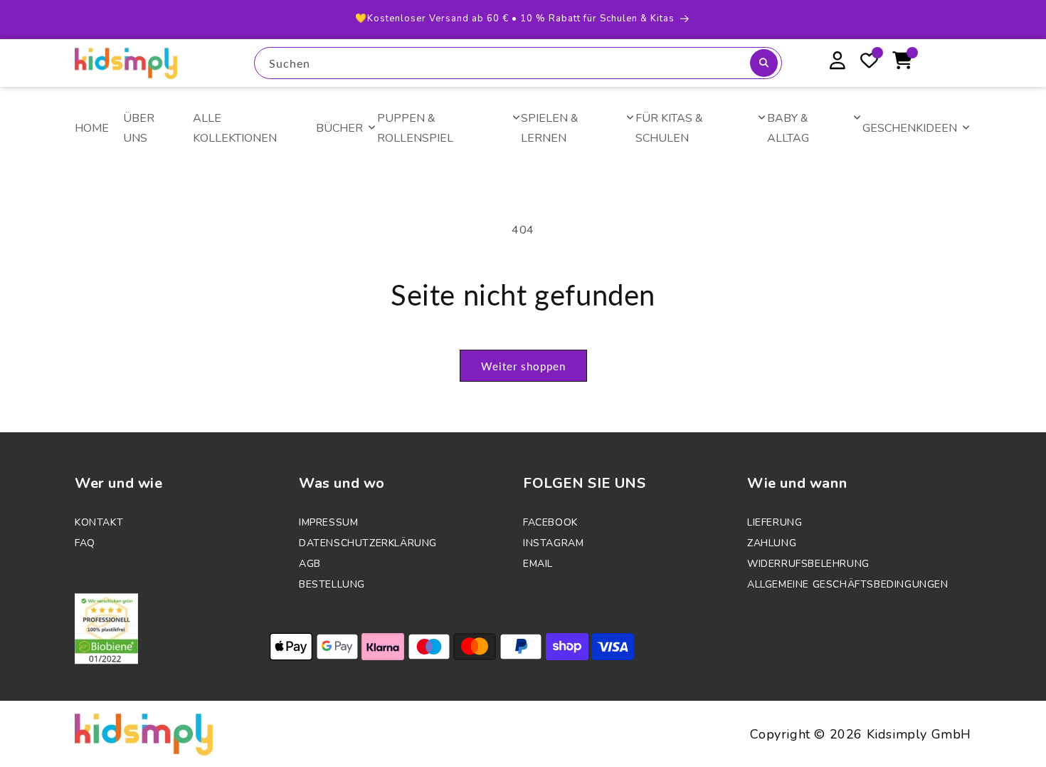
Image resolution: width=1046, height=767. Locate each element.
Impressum (328, 522)
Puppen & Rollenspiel (415, 128)
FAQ (85, 543)
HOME (92, 128)
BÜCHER (339, 128)
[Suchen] (764, 63)
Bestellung (332, 584)
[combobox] (518, 63)
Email (538, 563)
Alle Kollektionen (235, 128)
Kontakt (99, 522)
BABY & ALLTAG (788, 128)
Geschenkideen (909, 128)
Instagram (553, 543)
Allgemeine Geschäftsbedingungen (848, 584)
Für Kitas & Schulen (669, 128)
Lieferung (774, 522)
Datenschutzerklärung (368, 543)
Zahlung (771, 543)
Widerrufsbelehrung (808, 563)
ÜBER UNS (138, 128)
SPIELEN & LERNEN (550, 128)
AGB (310, 563)
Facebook (550, 522)
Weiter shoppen (523, 366)
